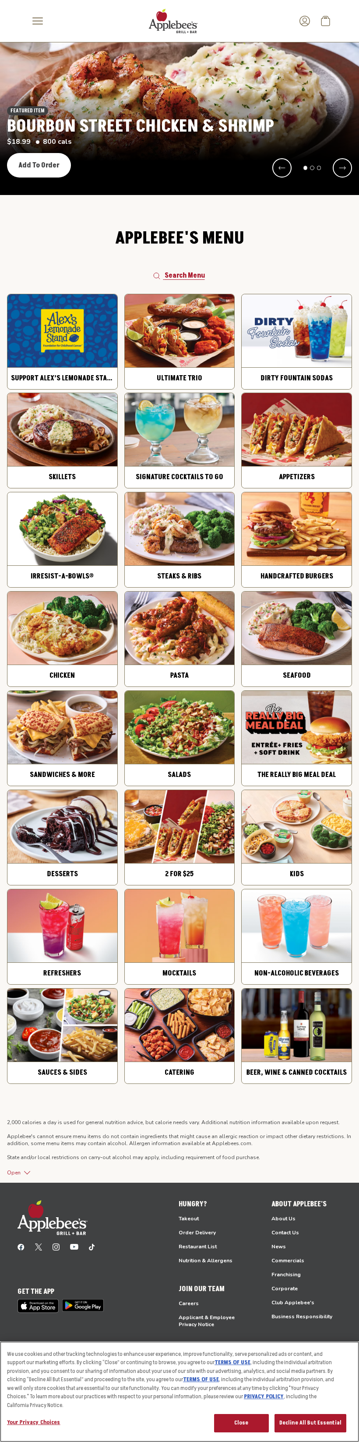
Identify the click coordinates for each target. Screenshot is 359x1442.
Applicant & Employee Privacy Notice (207, 1321)
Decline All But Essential (310, 1423)
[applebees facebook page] (21, 1246)
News (278, 1246)
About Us (283, 1218)
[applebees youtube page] (74, 1246)
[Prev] (282, 168)
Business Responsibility (301, 1316)
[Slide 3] (319, 168)
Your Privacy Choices (33, 1422)
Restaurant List (198, 1246)
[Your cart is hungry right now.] (325, 21)
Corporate (284, 1288)
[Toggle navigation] (38, 21)
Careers (189, 1303)
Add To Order (39, 165)
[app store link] (38, 1306)
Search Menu (185, 275)
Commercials (287, 1260)
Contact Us (285, 1232)
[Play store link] (83, 1305)
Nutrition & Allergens (205, 1260)
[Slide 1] (305, 168)
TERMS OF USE (232, 1362)
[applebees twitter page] (38, 1246)
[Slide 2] (312, 168)
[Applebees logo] (173, 20)
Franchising (286, 1274)
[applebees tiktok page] (92, 1246)
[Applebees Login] (304, 21)
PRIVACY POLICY (264, 1396)
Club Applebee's (292, 1302)
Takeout (189, 1218)
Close (241, 1423)
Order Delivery (197, 1232)
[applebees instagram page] (56, 1246)
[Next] (342, 168)
